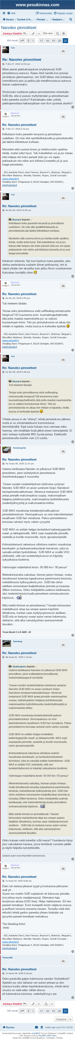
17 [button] (41, 41)
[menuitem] (11, 13)
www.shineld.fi (10, 179)
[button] (22, 40)
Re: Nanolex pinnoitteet (21, 60)
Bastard (15, 113)
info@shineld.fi (9, 185)
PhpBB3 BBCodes (47, 1035)
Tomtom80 (7, 957)
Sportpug (17, 641)
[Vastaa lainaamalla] (63, 51)
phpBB (35, 1033)
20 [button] (59, 41)
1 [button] (33, 41)
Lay (13, 47)
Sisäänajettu (19, 448)
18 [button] (47, 41)
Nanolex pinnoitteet (18, 27)
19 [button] (53, 41)
